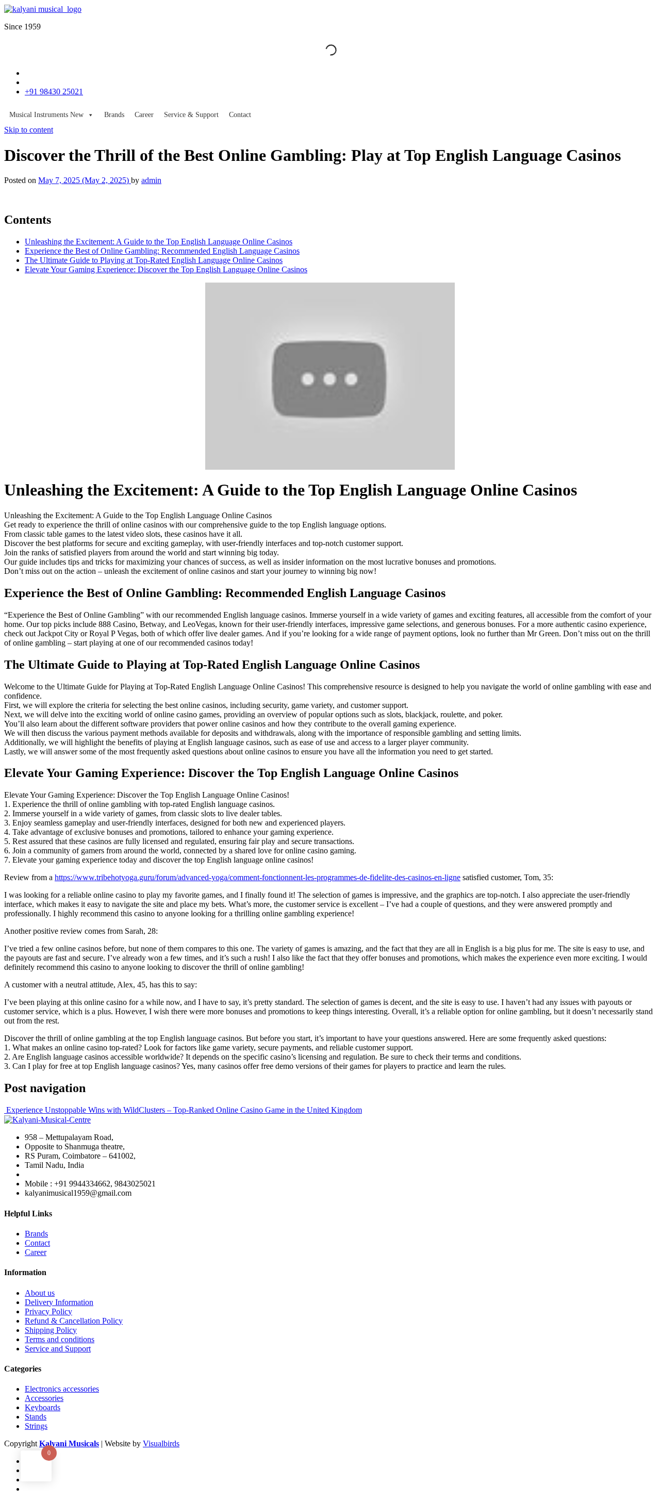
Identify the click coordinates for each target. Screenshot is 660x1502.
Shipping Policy (51, 1330)
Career (144, 115)
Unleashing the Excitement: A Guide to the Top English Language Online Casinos (158, 241)
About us (40, 1293)
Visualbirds (161, 1443)
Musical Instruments (46, 115)
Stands (35, 1416)
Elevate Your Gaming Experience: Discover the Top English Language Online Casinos (166, 269)
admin (151, 180)
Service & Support (191, 115)
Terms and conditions (59, 1339)
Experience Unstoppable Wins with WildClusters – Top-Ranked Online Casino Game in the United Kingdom (183, 1109)
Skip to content (28, 129)
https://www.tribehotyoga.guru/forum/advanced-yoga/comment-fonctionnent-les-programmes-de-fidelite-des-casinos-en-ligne (257, 877)
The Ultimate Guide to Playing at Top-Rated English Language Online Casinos (154, 260)
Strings (36, 1426)
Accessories (44, 1398)
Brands (114, 115)
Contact (240, 115)
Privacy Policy (48, 1311)
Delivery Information (59, 1302)
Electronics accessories (62, 1388)
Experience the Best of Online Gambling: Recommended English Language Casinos (162, 250)
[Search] (322, 50)
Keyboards (42, 1407)
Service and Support (58, 1348)
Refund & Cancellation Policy (74, 1320)
